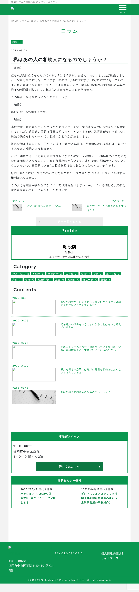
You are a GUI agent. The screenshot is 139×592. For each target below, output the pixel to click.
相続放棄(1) (45, 279)
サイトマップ (110, 558)
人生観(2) (72, 273)
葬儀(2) (105, 279)
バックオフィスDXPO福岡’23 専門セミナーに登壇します (38, 498)
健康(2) (98, 273)
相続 (33, 21)
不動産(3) (38, 273)
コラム (25, 21)
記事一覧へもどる (69, 221)
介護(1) (85, 273)
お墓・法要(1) (20, 273)
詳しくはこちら (69, 466)
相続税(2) (74, 279)
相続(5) (17, 42)
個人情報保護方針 (113, 553)
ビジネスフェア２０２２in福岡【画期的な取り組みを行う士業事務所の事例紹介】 (99, 498)
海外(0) (17, 279)
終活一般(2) (90, 279)
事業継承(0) (55, 273)
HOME (14, 21)
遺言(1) (59, 279)
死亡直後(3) (113, 273)
